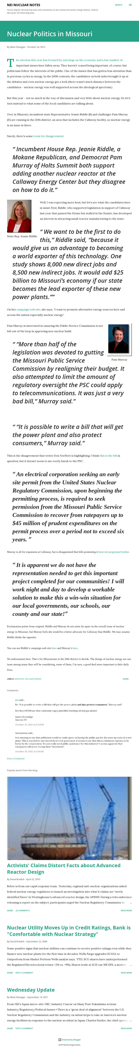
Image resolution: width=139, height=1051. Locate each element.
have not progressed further (114, 551)
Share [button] (126, 679)
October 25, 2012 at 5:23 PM (29, 724)
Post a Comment (16, 758)
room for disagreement (48, 136)
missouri (19, 679)
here (54, 648)
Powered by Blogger (71, 1039)
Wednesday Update (31, 989)
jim (16, 700)
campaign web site (28, 309)
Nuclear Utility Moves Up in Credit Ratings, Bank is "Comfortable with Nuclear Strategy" (69, 930)
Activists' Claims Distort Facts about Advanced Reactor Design (64, 868)
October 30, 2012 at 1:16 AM (29, 751)
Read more (126, 910)
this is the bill (108, 455)
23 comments (23, 910)
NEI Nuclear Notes (23, 5)
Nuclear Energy (33, 679)
